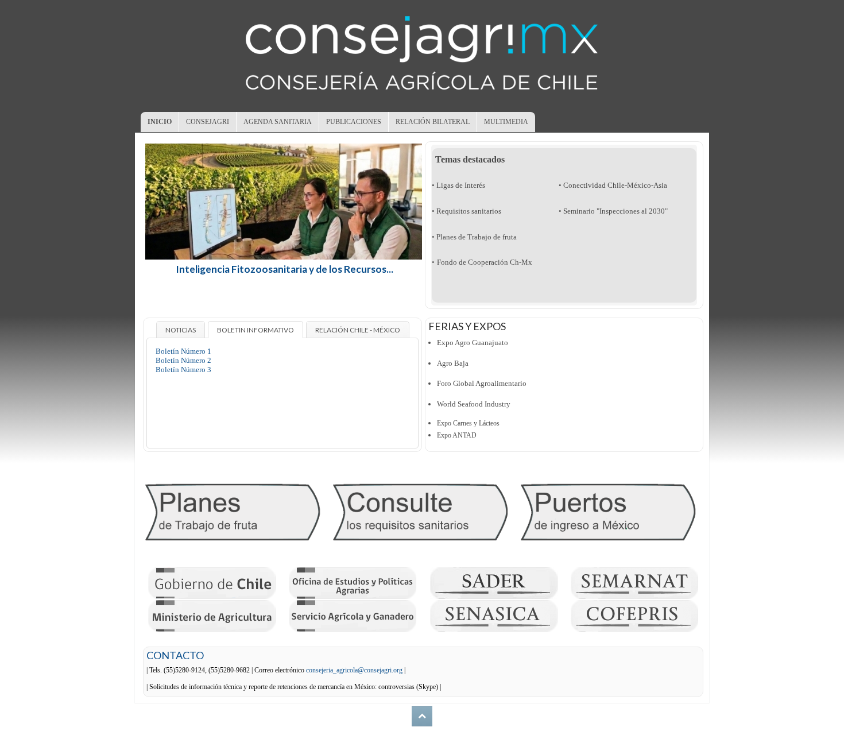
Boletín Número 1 (183, 351)
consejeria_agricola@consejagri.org (354, 670)
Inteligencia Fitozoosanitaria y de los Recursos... (284, 269)
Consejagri (207, 122)
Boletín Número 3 (183, 369)
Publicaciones (353, 122)
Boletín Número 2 (183, 360)
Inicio (160, 122)
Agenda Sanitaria (277, 122)
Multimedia (506, 122)
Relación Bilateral (433, 122)
